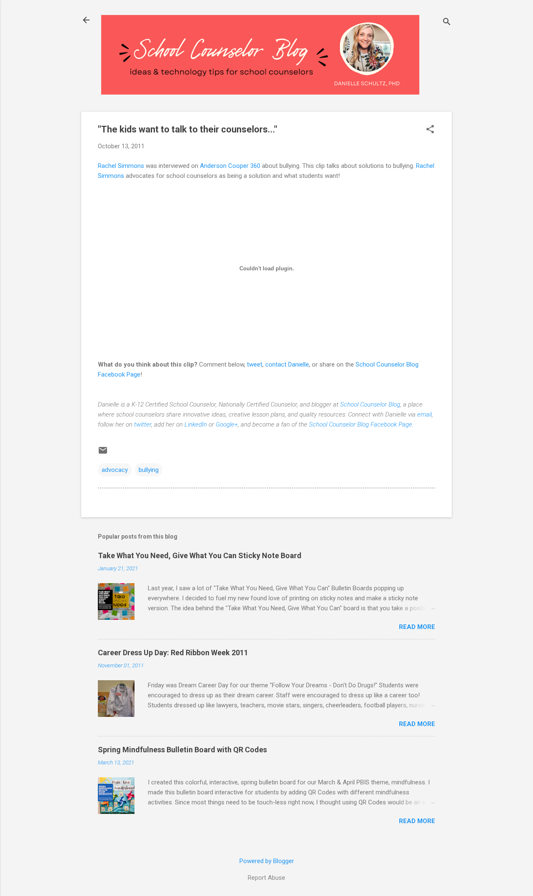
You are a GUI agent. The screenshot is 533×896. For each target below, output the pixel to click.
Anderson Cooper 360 (230, 166)
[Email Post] (103, 453)
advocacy (115, 470)
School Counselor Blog (370, 404)
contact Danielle (287, 364)
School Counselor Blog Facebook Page (360, 424)
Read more (417, 627)
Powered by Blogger (266, 861)
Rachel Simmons (121, 166)
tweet (254, 364)
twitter (142, 424)
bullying (149, 470)
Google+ (227, 424)
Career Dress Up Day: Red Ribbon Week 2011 (173, 652)
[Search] (447, 22)
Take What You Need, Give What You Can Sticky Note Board (199, 555)
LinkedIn (195, 424)
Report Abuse (266, 877)
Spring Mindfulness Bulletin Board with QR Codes (182, 749)
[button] (430, 130)
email (424, 414)
